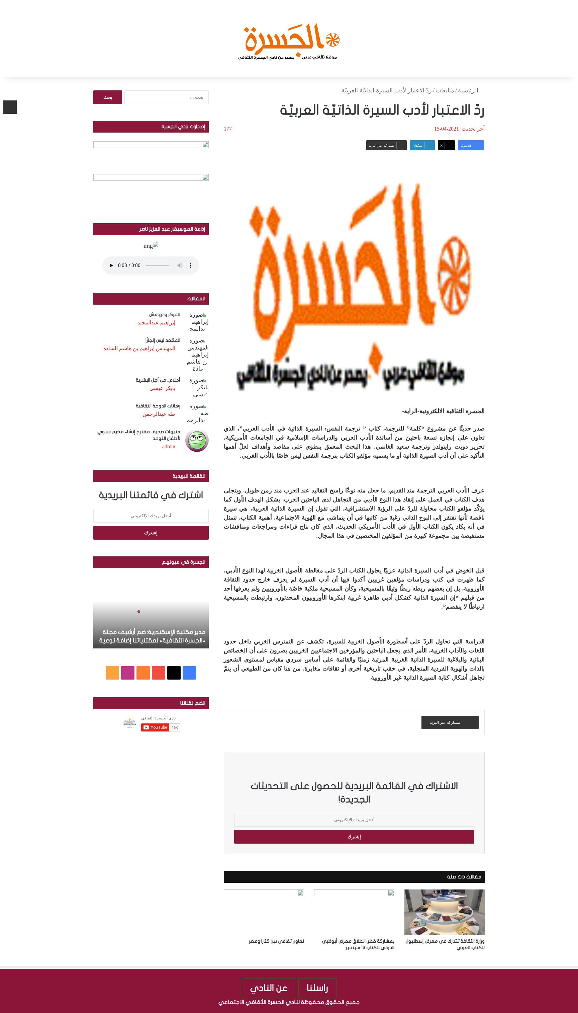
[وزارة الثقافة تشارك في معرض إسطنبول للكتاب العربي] (444, 912)
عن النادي (269, 988)
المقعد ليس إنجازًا (163, 340)
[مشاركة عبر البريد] (10, 107)
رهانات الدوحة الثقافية (158, 405)
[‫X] (174, 673)
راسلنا (317, 988)
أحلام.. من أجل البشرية (158, 380)
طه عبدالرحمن (158, 414)
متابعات (445, 90)
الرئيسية (469, 90)
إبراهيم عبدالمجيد (156, 322)
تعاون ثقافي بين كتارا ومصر (276, 941)
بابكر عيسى (162, 388)
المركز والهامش (164, 314)
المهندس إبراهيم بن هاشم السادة (139, 348)
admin (168, 446)
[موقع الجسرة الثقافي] (289, 38)
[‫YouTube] (158, 673)
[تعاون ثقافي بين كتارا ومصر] (264, 912)
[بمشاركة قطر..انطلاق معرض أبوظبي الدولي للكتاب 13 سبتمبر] (354, 912)
